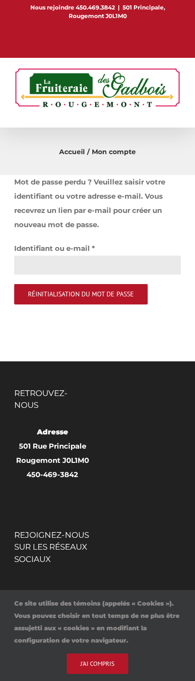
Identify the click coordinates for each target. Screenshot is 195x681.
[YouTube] (70, 585)
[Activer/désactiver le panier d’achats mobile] (160, 113)
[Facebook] (17, 585)
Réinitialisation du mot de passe (81, 294)
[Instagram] (57, 585)
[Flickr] (43, 585)
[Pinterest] (30, 585)
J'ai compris (97, 664)
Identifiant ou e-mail (54, 248)
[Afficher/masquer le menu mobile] (177, 113)
